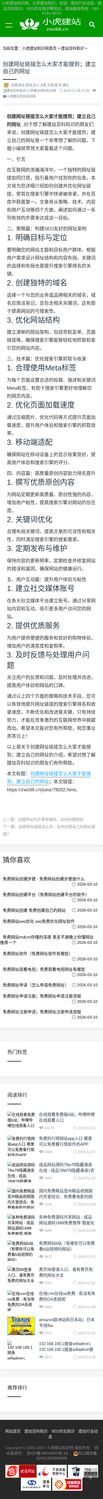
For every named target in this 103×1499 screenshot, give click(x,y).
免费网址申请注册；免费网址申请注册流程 (42, 996)
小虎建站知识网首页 (39, 48)
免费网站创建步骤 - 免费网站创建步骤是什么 (44, 879)
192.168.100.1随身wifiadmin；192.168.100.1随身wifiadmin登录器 (66, 1349)
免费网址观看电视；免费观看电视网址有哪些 (44, 969)
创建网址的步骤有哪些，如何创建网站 (50, 819)
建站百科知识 (72, 48)
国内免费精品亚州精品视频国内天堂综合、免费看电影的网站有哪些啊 (66, 1196)
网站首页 (13, 1431)
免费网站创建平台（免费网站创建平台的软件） (46, 894)
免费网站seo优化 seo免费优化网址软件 (39, 921)
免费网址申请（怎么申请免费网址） (36, 985)
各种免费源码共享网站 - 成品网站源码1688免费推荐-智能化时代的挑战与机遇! (66, 1223)
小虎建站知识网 (52, 31)
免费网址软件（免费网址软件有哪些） (38, 953)
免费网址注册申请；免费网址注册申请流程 (42, 1011)
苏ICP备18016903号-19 (47, 1453)
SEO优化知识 (63, 1431)
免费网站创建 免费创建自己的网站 (34, 910)
